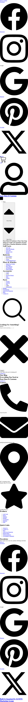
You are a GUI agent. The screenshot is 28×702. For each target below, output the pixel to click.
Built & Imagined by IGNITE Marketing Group (11, 700)
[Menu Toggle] (1, 198)
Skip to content (3, 0)
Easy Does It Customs (8, 196)
